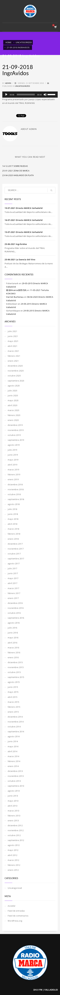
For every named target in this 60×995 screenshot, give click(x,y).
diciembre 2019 (15, 425)
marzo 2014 (13, 756)
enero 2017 (13, 598)
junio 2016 (13, 632)
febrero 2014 (14, 761)
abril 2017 (12, 583)
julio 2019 (12, 449)
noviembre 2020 (16, 370)
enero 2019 (13, 479)
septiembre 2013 (16, 785)
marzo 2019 (13, 469)
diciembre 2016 (15, 603)
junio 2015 (13, 687)
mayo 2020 (13, 400)
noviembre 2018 (16, 489)
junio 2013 (13, 795)
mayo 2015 (13, 692)
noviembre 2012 (16, 830)
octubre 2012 (14, 835)
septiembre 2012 (16, 840)
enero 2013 (13, 820)
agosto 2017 (14, 563)
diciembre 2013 (15, 771)
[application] (30, 94)
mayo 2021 (13, 341)
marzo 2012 (13, 860)
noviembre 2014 (16, 721)
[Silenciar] (45, 94)
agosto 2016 (14, 622)
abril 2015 (12, 697)
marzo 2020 (13, 410)
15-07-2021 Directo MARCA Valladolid (24, 232)
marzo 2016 (13, 647)
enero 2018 (13, 538)
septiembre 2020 (16, 380)
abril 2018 (12, 524)
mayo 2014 (13, 746)
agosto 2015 (14, 682)
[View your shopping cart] (55, 27)
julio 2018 (12, 509)
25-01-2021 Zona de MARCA (15, 170)
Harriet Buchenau (15, 297)
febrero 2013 (14, 815)
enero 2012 (13, 870)
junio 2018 (13, 514)
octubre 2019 (14, 435)
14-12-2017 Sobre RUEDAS (15, 166)
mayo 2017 (13, 578)
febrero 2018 (14, 533)
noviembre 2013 (16, 776)
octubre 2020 (14, 375)
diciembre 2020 (15, 365)
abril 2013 (12, 805)
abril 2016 (12, 642)
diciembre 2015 (15, 662)
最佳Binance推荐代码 (16, 290)
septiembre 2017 (16, 558)
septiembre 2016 (16, 617)
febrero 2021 (14, 356)
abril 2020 (12, 405)
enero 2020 (13, 420)
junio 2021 (13, 336)
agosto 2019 (14, 445)
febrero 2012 (14, 865)
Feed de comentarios (18, 915)
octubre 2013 (14, 781)
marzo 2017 (13, 588)
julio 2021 (12, 331)
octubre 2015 (14, 672)
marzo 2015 (13, 702)
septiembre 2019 (16, 440)
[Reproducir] (6, 94)
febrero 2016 (14, 652)
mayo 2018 (13, 519)
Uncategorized (22, 86)
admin (8, 83)
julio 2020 (12, 390)
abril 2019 (12, 464)
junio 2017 (13, 573)
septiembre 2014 (16, 731)
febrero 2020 (14, 415)
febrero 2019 (14, 474)
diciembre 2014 (15, 716)
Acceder (12, 905)
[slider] (52, 94)
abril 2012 (12, 855)
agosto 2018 (14, 504)
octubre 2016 (14, 613)
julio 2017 (12, 568)
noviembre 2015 (16, 667)
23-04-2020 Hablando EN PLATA (18, 175)
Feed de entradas (16, 910)
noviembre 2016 (16, 608)
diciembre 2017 (15, 543)
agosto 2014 (14, 736)
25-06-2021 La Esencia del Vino (20, 259)
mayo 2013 (13, 800)
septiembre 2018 (16, 499)
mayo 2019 (13, 459)
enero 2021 (13, 360)
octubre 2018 (14, 494)
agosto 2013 (14, 790)
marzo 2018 (13, 528)
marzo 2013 (13, 810)
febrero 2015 (14, 706)
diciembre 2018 (15, 484)
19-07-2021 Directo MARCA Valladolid (24, 208)
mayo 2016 (13, 637)
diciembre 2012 (15, 825)
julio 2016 (12, 627)
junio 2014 (13, 741)
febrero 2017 (14, 593)
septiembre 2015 (16, 677)
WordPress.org (15, 920)
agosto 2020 (14, 385)
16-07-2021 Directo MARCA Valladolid (24, 220)
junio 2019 (13, 454)
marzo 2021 (13, 351)
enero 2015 (13, 711)
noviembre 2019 (16, 430)
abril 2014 (12, 751)
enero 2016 (13, 657)
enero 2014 (13, 766)
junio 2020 (13, 395)
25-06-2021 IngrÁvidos (16, 244)
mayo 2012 (13, 850)
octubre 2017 (14, 553)
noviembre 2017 (16, 548)
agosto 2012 (14, 845)
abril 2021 (12, 346)
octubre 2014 (14, 726)
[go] (51, 190)
